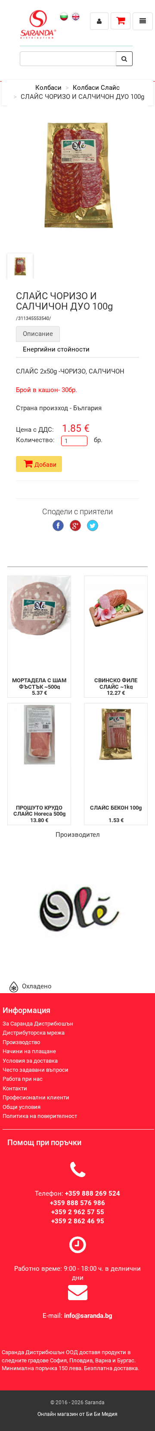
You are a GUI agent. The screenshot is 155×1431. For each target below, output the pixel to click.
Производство (21, 1042)
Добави (45, 464)
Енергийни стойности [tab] (56, 349)
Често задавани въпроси (35, 1070)
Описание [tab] (38, 334)
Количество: (35, 440)
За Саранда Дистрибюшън (38, 1023)
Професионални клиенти (36, 1097)
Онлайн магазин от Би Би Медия (77, 1414)
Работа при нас (23, 1079)
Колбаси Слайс (96, 88)
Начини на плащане (29, 1051)
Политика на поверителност (40, 1116)
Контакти (15, 1088)
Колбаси (48, 88)
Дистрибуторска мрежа (34, 1032)
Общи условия (21, 1107)
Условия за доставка (30, 1060)
